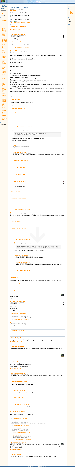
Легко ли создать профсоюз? (4, 67)
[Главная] (3, 2)
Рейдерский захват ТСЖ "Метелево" (3, 98)
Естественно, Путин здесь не (21, 160)
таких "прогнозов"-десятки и (18, 373)
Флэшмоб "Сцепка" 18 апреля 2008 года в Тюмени (4, 108)
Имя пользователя (3, 8)
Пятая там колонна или (15, 354)
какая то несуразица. (16, 221)
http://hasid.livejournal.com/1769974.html (15, 368)
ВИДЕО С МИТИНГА (29, 11)
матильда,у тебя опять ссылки (18, 286)
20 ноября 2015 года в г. (15, 50)
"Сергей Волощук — (15, 277)
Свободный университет (71, 12)
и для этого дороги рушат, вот (18, 34)
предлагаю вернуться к (16, 454)
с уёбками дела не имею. (20, 397)
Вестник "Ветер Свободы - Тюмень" (4, 52)
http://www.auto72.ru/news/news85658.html (16, 449)
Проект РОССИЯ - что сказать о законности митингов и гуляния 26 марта (4, 92)
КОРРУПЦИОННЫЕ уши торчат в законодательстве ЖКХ (4, 29)
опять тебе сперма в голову (19, 115)
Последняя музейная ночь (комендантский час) (4, 85)
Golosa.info (10, 0)
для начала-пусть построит (21, 255)
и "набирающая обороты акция (19, 43)
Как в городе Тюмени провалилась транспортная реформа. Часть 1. (4, 61)
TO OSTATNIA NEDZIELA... (3, 44)
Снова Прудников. (4, 101)
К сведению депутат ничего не (23, 262)
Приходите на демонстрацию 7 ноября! (4, 90)
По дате (36, 466)
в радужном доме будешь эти (21, 122)
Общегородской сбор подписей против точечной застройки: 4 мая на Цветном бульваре (4, 75)
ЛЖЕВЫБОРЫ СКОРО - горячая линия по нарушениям (4, 69)
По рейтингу (44, 466)
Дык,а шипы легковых (15, 322)
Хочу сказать (15, 129)
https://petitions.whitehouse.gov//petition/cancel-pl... (17, 341)
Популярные (33, 466)
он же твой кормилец (21, 174)
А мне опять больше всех (16, 293)
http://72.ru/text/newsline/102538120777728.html (20, 11)
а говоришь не (15, 205)
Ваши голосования (4, 20)
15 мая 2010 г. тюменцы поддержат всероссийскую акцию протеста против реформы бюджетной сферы (4, 36)
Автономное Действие (71, 14)
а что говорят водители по (23, 270)
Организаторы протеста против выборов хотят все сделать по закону (4, 81)
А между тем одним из (15, 361)
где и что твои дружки (18, 435)
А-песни (70, 11)
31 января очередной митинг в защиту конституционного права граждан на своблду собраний (4, 40)
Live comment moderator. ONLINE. (4, 43)
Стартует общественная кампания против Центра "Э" (4, 26)
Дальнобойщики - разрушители (17, 301)
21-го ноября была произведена (17, 411)
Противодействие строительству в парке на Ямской (4, 95)
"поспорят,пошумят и (16, 99)
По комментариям (40, 466)
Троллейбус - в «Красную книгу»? (4, 105)
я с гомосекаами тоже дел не (22, 404)
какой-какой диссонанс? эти (18, 108)
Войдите (11, 22)
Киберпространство (13, 10)
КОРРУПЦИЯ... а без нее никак (4, 65)
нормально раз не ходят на (19, 181)
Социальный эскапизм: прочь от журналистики (4, 115)
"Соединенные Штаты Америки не (18, 26)
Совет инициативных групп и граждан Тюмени (4, 103)
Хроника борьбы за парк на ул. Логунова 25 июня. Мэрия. (4, 113)
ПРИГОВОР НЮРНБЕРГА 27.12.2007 (3, 88)
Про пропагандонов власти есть (17, 212)
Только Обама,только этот (21, 167)
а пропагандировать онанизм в (18, 198)
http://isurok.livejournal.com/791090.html (15, 29)
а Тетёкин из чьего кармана (19, 235)
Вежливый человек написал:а (21, 242)
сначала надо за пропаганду (17, 330)
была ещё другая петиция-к (17, 346)
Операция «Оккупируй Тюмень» (3, 78)
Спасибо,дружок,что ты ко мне (19, 381)
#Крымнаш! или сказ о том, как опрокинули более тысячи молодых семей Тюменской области (4, 32)
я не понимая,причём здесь (19, 152)
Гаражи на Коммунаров (3, 54)
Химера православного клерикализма (4, 110)
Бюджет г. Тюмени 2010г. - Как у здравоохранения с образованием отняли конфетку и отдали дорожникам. (4, 49)
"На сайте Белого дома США (16, 337)
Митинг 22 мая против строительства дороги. (4, 72)
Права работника (71, 13)
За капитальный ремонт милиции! (4, 56)
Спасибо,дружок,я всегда (18, 428)
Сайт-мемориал (29, 466)
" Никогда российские (15, 191)
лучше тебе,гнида (15, 421)
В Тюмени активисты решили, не (18, 442)
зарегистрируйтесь (16, 22)
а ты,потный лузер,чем (16, 315)
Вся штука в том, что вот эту (19, 228)
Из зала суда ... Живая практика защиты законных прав (4, 58)
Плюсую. (15, 145)
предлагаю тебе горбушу (19, 390)
